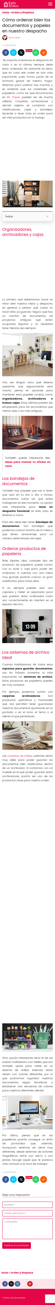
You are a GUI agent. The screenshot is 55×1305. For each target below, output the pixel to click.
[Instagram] (17, 1284)
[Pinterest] (30, 1284)
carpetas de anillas (19, 756)
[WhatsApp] (35, 52)
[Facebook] (5, 52)
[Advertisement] (27, 150)
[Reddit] (43, 52)
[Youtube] (24, 1284)
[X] (21, 52)
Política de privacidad (14, 1297)
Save (30, 50)
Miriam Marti (14, 37)
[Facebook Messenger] (13, 52)
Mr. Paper (13, 97)
